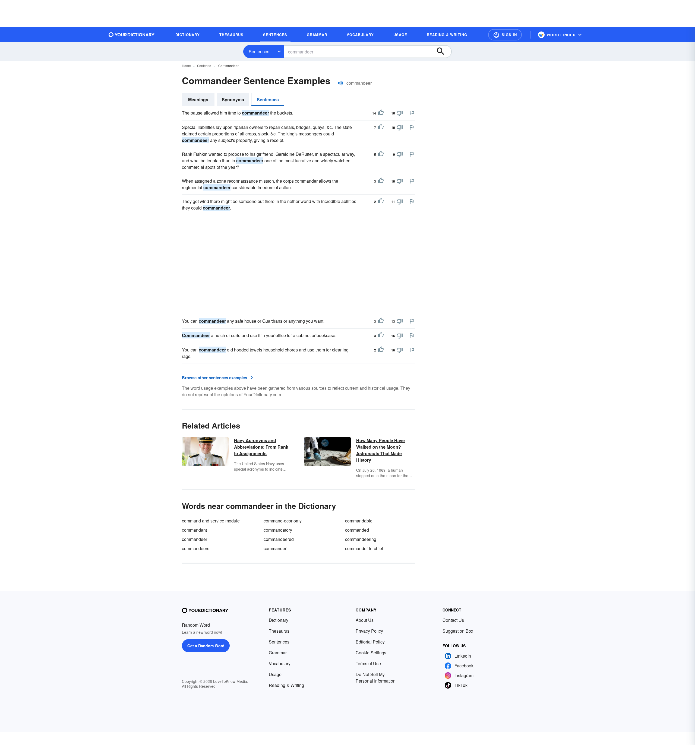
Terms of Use (368, 663)
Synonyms (233, 99)
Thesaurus (279, 631)
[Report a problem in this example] (412, 113)
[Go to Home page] (132, 34)
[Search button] (443, 52)
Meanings (198, 99)
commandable (358, 521)
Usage (275, 674)
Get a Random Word (206, 645)
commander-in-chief (364, 548)
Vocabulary (279, 663)
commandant (194, 530)
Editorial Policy (370, 642)
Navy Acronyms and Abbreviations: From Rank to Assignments (261, 446)
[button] (505, 34)
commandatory (278, 530)
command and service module (211, 521)
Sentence (204, 65)
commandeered (279, 539)
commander (275, 548)
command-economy (283, 521)
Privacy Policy (369, 631)
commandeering (360, 539)
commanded (357, 530)
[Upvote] (380, 113)
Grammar (278, 652)
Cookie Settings (371, 652)
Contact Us (453, 620)
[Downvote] (399, 113)
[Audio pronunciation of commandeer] (340, 83)
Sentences (259, 51)
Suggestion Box (458, 631)
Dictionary (278, 620)
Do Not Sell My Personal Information (376, 677)
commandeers (195, 548)
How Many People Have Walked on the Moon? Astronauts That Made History (380, 450)
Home (186, 65)
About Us (365, 620)
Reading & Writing (286, 685)
